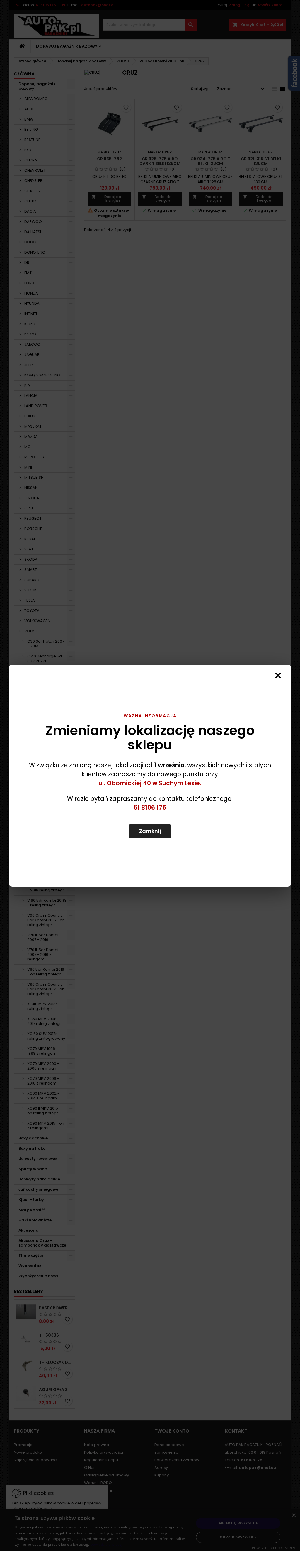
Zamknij (150, 831)
